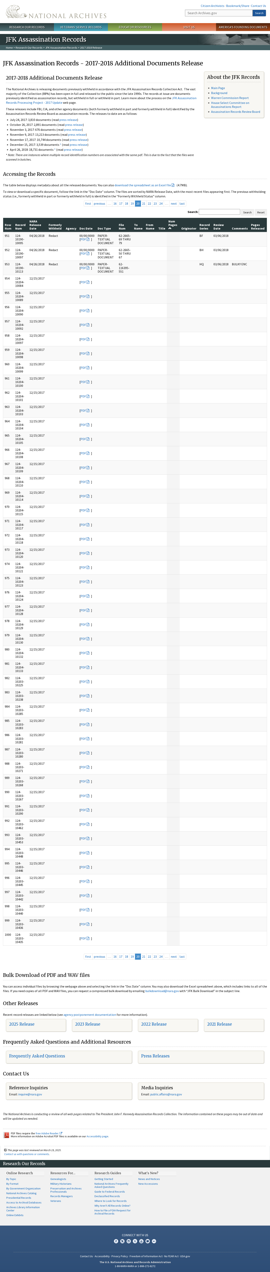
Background (219, 93)
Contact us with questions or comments (26, 1154)
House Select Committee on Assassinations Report (230, 104)
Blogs (147, 1241)
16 (115, 203)
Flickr (154, 1241)
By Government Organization (23, 1188)
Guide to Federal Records (109, 1191)
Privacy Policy (119, 1256)
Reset (260, 212)
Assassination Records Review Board (235, 112)
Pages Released (257, 226)
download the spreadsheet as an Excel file (143, 185)
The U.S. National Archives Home (56, 11)
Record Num (20, 226)
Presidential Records (18, 1198)
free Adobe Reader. (47, 1133)
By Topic (11, 1179)
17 (120, 203)
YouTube (141, 1241)
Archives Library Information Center (23, 1208)
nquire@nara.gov (30, 1094)
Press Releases (155, 1056)
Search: (193, 212)
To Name (138, 226)
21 (143, 203)
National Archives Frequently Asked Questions (111, 1185)
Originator (188, 228)
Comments (240, 228)
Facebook (116, 1241)
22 (149, 203)
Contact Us (258, 6)
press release (68, 120)
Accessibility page (97, 1136)
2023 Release (87, 1024)
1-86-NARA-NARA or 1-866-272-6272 (135, 1266)
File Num (122, 226)
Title (161, 228)
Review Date (218, 226)
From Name (150, 226)
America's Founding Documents (243, 27)
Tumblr (135, 1241)
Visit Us (189, 27)
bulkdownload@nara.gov (162, 991)
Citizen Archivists (212, 6)
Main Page (218, 88)
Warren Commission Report (230, 98)
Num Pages (172, 223)
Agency (71, 228)
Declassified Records (107, 1196)
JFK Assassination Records (61, 47)
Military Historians (61, 1183)
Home (9, 47)
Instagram (128, 1241)
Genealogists (58, 1179)
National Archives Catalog (21, 1193)
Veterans (55, 1201)
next (174, 203)
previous (99, 203)
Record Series (204, 226)
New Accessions (148, 1183)
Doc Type (104, 228)
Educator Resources (135, 27)
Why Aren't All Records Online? (112, 1205)
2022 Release (154, 1024)
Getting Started (103, 1179)
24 (160, 203)
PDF (83, 239)
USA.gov (185, 1256)
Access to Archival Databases (24, 1202)
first (88, 203)
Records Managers (61, 1196)
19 (132, 203)
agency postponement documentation (89, 1015)
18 (126, 203)
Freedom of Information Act (146, 1256)
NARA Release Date (35, 225)
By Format (12, 1183)
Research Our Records (27, 27)
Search (259, 13)
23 (155, 203)
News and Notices (149, 1179)
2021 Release (219, 1024)
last (182, 203)
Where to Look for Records (110, 1201)
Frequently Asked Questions (37, 1056)
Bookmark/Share (237, 6)
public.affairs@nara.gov (166, 1094)
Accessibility (102, 1256)
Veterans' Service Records (81, 27)
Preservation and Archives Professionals (66, 1190)
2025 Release (21, 1024)
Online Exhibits (15, 1215)
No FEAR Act (171, 1256)
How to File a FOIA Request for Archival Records (112, 1212)
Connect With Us (135, 1235)
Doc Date (86, 228)
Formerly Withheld (55, 226)
